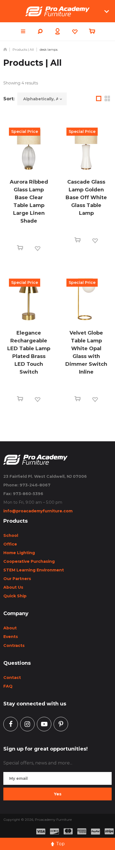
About (10, 627)
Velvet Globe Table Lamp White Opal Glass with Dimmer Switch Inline (86, 352)
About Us (13, 587)
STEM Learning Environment (33, 570)
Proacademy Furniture (53, 819)
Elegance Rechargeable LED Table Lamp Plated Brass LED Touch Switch (28, 352)
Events (10, 636)
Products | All (23, 49)
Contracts (14, 645)
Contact (12, 677)
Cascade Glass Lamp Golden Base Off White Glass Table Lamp (86, 197)
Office (10, 544)
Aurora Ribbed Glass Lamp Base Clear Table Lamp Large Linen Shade (29, 201)
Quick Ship (15, 595)
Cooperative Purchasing (29, 561)
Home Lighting (19, 552)
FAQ (8, 686)
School (10, 535)
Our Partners (17, 578)
